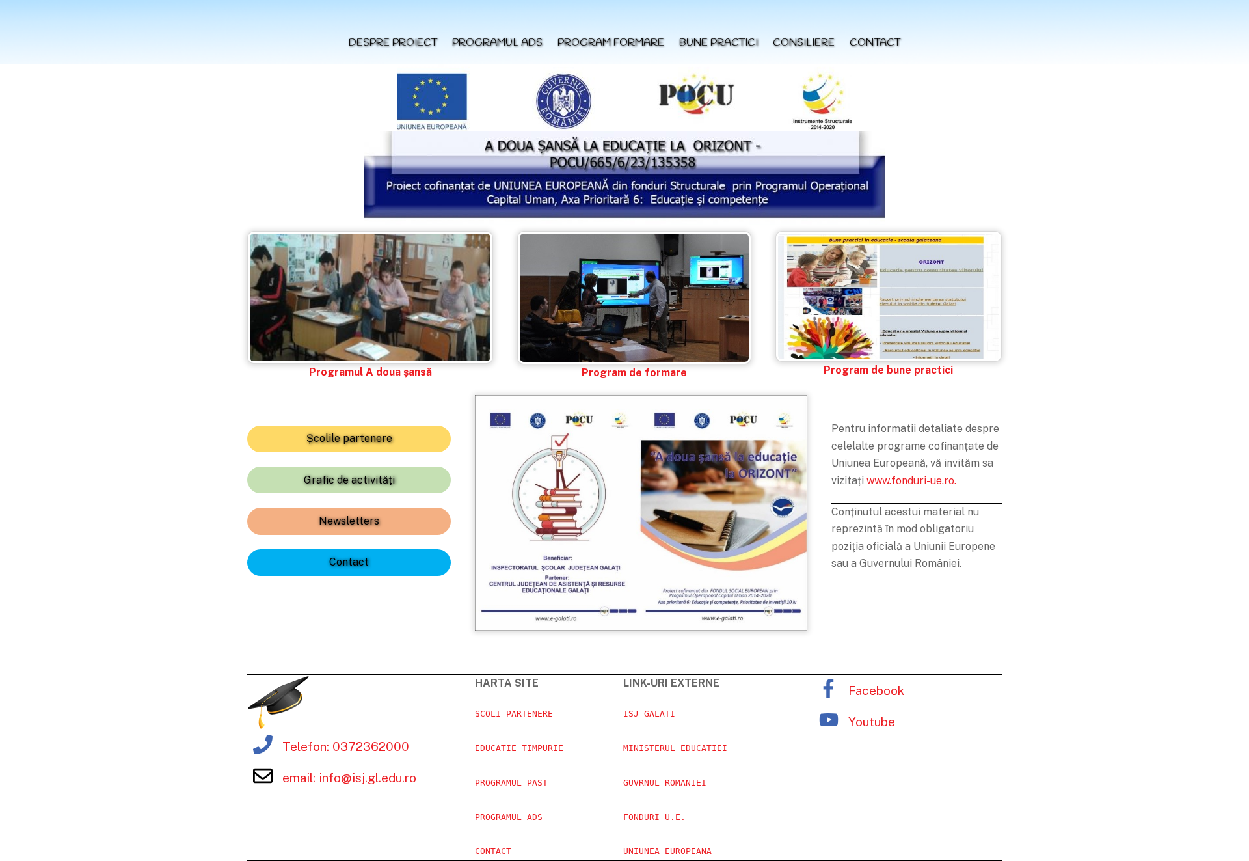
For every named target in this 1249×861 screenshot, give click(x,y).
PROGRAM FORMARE (610, 42)
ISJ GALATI (649, 713)
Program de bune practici (888, 370)
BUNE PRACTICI (718, 42)
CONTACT (875, 42)
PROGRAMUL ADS (497, 42)
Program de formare (634, 372)
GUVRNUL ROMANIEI (664, 782)
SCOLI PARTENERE (514, 713)
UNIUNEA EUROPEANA (667, 851)
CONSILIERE (804, 42)
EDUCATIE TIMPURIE (519, 748)
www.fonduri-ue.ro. (911, 480)
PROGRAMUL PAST (511, 782)
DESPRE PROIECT (393, 42)
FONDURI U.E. (654, 817)
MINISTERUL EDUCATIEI (675, 748)
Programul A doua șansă (370, 372)
